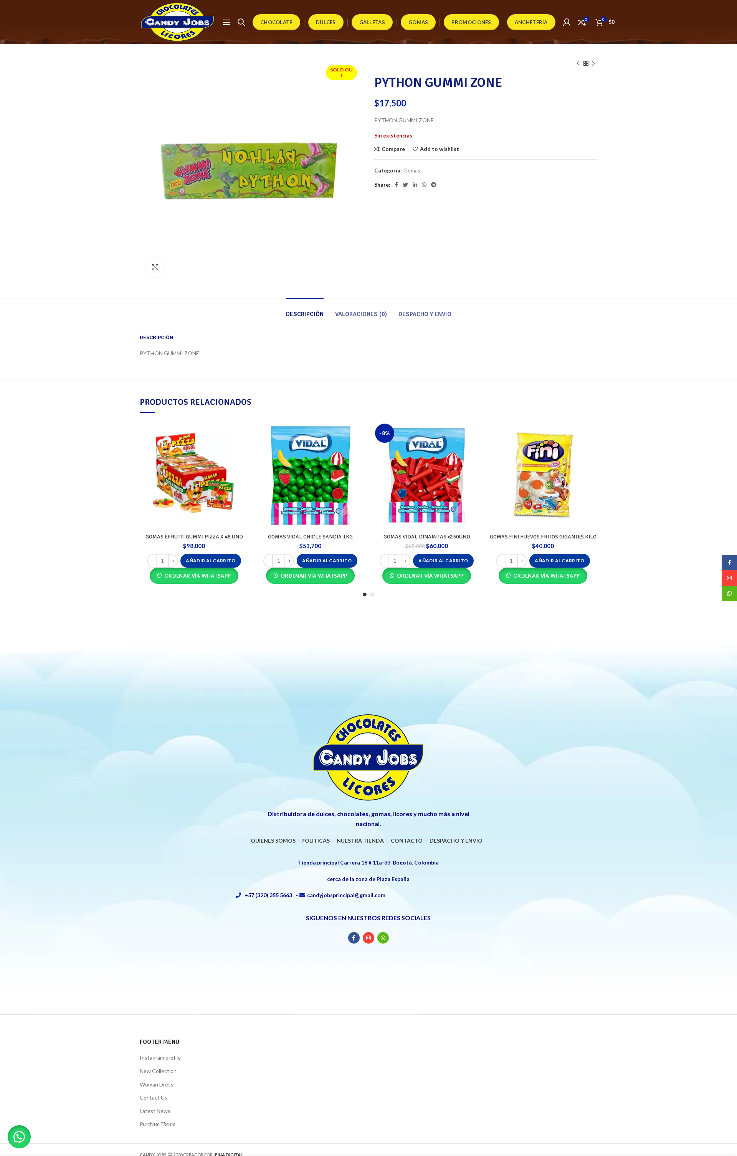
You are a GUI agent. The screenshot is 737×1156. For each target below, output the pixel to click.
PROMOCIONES (471, 22)
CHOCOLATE (276, 22)
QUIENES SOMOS (273, 840)
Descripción (305, 314)
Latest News (155, 1111)
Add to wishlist (439, 149)
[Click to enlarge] (155, 267)
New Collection (158, 1071)
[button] (210, 561)
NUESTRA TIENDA (360, 840)
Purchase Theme (157, 1124)
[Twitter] (405, 185)
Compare (393, 149)
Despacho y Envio (424, 314)
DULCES (326, 22)
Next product (593, 63)
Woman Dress (157, 1084)
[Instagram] (368, 938)
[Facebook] (396, 185)
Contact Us (153, 1097)
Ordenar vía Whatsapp (197, 576)
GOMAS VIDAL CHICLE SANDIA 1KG (310, 536)
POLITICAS (315, 840)
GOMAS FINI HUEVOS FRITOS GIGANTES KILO (543, 536)
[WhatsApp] (424, 185)
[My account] (566, 22)
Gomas (411, 170)
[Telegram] (434, 185)
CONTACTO (407, 840)
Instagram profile (160, 1057)
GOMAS (418, 22)
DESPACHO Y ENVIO (456, 840)
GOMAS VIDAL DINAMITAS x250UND (426, 536)
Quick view (242, 450)
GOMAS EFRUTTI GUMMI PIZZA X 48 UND (194, 536)
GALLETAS (372, 22)
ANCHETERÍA (531, 22)
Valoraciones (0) (361, 314)
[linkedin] (415, 185)
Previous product (578, 63)
